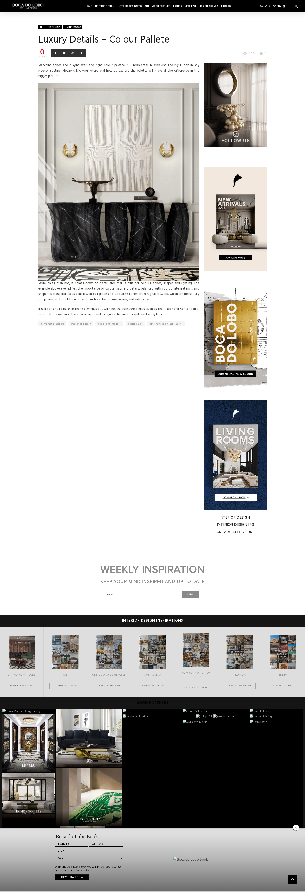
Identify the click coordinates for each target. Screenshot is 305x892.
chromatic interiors (53, 324)
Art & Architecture (235, 532)
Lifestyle (190, 6)
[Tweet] (64, 53)
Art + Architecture (157, 6)
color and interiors (110, 324)
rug (149, 294)
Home (88, 6)
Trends (177, 6)
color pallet (136, 324)
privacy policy (81, 870)
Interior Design (105, 6)
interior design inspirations (167, 324)
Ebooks (226, 6)
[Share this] (55, 53)
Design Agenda (208, 6)
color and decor (82, 324)
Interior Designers (130, 6)
